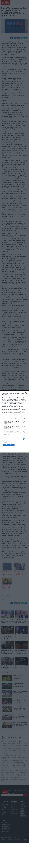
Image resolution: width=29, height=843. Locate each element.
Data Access (14, 449)
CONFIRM (8, 444)
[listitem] (14, 418)
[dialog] (14, 421)
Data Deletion (7, 449)
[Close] (26, 393)
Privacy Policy (22, 449)
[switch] (23, 422)
